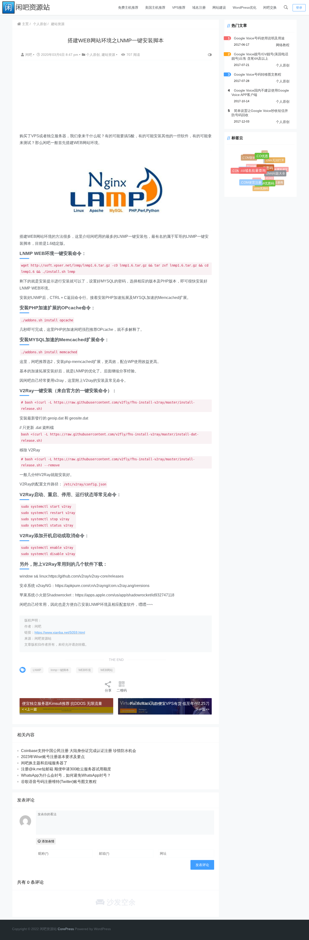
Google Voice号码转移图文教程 (257, 74)
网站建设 (219, 7)
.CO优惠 (264, 158)
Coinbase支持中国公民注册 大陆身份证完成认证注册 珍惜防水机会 (78, 751)
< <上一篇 (29, 709)
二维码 (122, 690)
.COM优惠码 (267, 185)
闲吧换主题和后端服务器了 (44, 763)
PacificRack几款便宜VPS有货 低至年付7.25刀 (169, 703)
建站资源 (57, 24)
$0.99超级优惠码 (253, 163)
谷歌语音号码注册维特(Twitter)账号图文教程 (59, 782)
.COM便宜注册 (252, 184)
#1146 (253, 177)
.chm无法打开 (276, 161)
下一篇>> (202, 709)
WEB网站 (106, 670)
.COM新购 (250, 159)
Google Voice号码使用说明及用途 (259, 38)
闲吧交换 (270, 7)
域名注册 (199, 7)
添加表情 (47, 841)
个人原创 (40, 24)
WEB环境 (84, 670)
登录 (299, 7)
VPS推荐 (178, 7)
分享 (108, 690)
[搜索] (285, 7)
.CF (264, 153)
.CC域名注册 (250, 155)
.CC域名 (243, 167)
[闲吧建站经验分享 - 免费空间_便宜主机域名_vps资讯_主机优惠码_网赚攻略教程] (26, 7)
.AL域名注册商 (273, 181)
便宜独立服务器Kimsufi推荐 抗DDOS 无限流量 (62, 703)
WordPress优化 (244, 7)
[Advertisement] (116, 99)
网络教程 (282, 45)
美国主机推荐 (155, 7)
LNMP (37, 670)
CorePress (66, 929)
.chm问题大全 (276, 175)
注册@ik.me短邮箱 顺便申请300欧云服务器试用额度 (66, 769)
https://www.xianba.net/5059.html (60, 632)
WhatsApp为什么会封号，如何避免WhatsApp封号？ (66, 775)
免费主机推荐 (128, 7)
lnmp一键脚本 (60, 670)
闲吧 (29, 55)
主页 (25, 24)
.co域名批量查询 (256, 174)
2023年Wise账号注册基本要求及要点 (53, 757)
